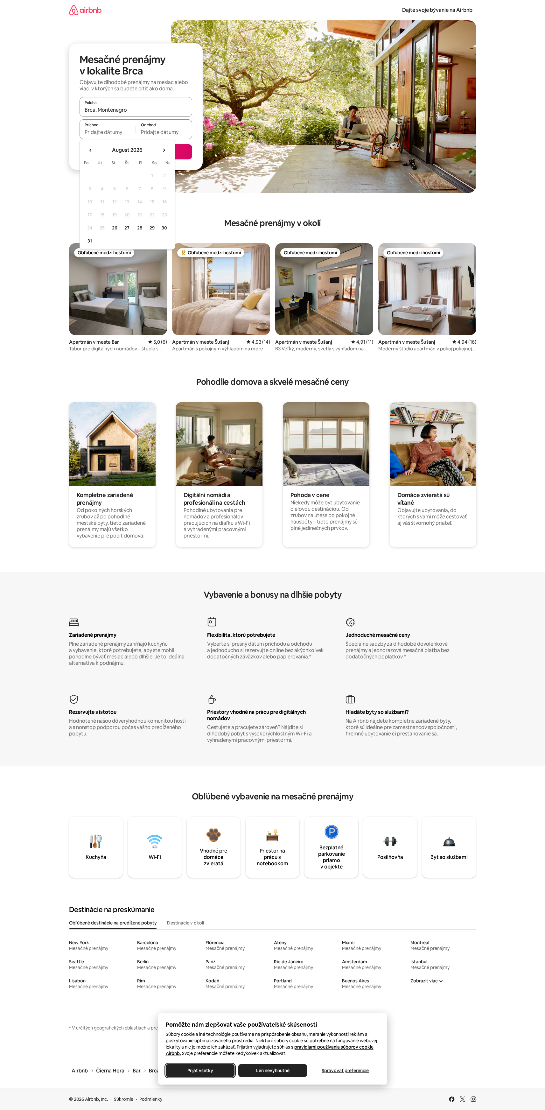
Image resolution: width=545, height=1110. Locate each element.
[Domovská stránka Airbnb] (85, 10)
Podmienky (150, 1099)
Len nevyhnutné (272, 1070)
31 (89, 241)
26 (114, 228)
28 (139, 228)
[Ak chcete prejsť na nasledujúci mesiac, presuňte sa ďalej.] (164, 150)
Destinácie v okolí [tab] (185, 923)
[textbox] (108, 132)
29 (152, 228)
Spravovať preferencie (345, 1070)
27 (126, 228)
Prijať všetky (200, 1070)
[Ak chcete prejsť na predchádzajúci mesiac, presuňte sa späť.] (91, 150)
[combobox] (136, 110)
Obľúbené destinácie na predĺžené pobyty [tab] (113, 923)
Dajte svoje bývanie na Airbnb (437, 10)
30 (164, 228)
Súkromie (123, 1099)
